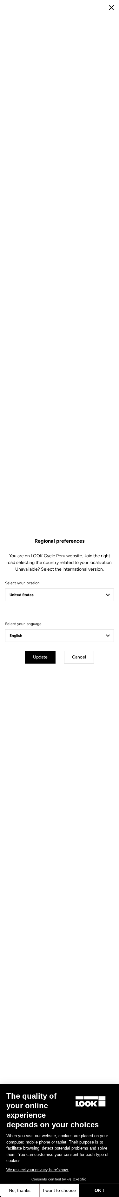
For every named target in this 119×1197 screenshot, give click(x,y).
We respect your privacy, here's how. (37, 1170)
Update (40, 657)
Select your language (23, 624)
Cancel (79, 657)
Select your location (22, 583)
